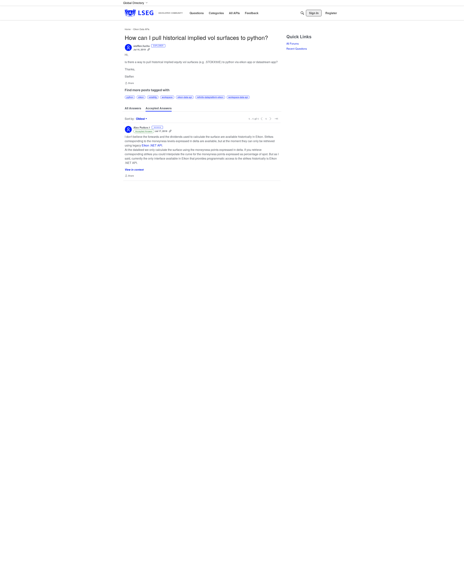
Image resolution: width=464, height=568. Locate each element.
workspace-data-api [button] (238, 97)
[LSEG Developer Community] (154, 13)
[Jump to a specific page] (276, 119)
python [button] (130, 97)
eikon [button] (141, 97)
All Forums (292, 43)
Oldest (141, 119)
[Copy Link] (148, 49)
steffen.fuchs (141, 46)
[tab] (133, 108)
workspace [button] (167, 97)
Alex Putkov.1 (141, 127)
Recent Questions (296, 48)
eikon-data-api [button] (185, 97)
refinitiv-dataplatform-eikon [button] (210, 97)
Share (129, 83)
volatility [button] (153, 97)
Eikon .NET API (152, 145)
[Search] (302, 13)
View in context (134, 169)
